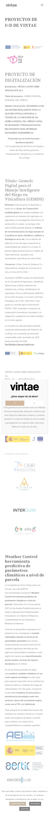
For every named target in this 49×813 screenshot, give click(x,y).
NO (34, 403)
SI (15, 403)
